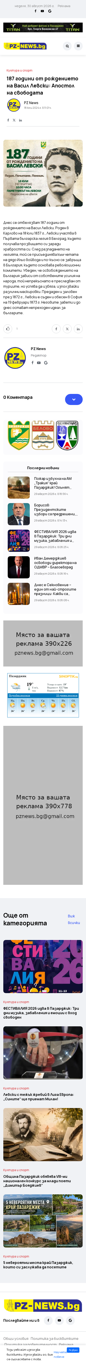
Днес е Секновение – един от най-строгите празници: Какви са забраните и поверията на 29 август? (55, 594)
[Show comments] (74, 399)
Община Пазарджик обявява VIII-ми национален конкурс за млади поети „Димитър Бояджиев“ (37, 1181)
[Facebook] (35, 11)
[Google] (49, 11)
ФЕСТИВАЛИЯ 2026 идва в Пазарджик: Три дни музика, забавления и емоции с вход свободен (55, 538)
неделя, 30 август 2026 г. (34, 6)
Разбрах (73, 1350)
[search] (67, 46)
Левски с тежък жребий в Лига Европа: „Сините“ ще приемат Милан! (38, 1097)
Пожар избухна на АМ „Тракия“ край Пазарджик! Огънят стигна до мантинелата (53, 487)
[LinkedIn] (20, 120)
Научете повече (60, 1354)
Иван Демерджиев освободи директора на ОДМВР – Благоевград (55, 563)
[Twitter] (14, 120)
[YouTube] (42, 11)
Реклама (64, 6)
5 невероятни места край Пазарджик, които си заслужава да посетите (38, 1265)
